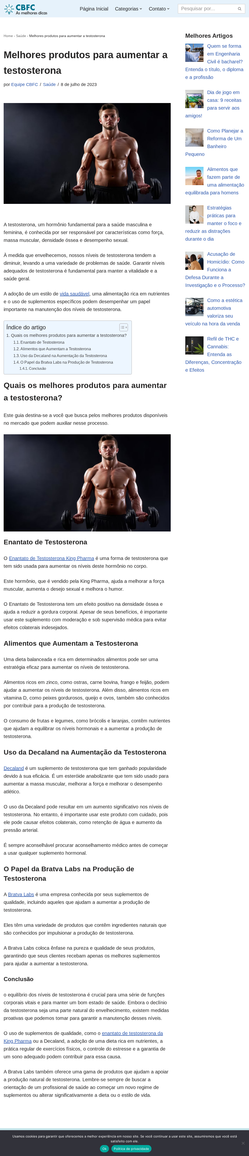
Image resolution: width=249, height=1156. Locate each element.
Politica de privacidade (131, 1149)
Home (8, 36)
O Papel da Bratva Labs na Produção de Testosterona (66, 362)
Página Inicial (94, 8)
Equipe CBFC (24, 84)
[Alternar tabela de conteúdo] (121, 327)
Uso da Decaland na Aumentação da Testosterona (63, 355)
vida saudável (74, 293)
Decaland (14, 768)
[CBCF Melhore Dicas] (26, 9)
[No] (242, 1143)
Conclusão (37, 368)
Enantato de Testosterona (42, 342)
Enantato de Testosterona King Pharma (51, 558)
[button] (141, 9)
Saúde (21, 36)
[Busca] (239, 9)
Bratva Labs (21, 894)
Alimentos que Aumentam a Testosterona (55, 349)
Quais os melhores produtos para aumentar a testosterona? (69, 335)
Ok (104, 1149)
